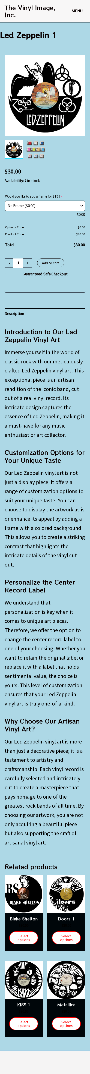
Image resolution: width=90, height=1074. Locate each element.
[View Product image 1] (14, 149)
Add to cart (50, 263)
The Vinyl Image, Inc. (30, 11)
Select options (24, 938)
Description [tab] (14, 313)
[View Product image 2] (36, 149)
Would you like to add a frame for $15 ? (33, 196)
